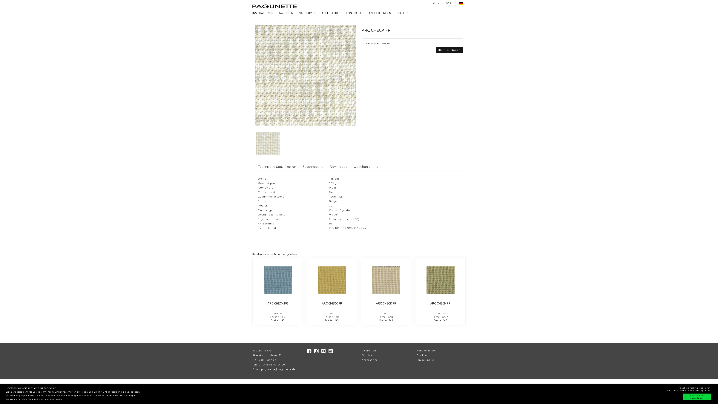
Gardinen (286, 13)
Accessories (370, 359)
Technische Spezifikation (277, 167)
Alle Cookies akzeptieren (697, 396)
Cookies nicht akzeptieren (695, 388)
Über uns (403, 13)
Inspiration (369, 350)
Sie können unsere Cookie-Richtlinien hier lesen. (34, 399)
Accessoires (331, 13)
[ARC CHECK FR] (278, 280)
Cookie (421, 355)
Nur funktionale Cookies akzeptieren (689, 390)
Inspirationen (263, 13)
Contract (353, 13)
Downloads (338, 167)
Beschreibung (313, 167)
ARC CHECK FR (278, 303)
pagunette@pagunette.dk (278, 369)
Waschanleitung (366, 167)
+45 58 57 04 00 (274, 364)
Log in (449, 3)
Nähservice (307, 13)
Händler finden (379, 13)
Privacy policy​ (426, 359)
